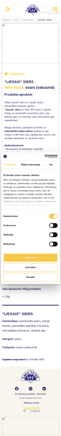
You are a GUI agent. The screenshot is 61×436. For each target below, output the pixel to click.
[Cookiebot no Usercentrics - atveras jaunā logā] (45, 156)
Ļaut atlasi (30, 267)
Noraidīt (30, 277)
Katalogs (6, 20)
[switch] (53, 225)
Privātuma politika (25, 393)
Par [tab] (51, 164)
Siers (16, 20)
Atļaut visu (30, 257)
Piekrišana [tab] (9, 164)
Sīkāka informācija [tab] (30, 164)
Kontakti (41, 393)
